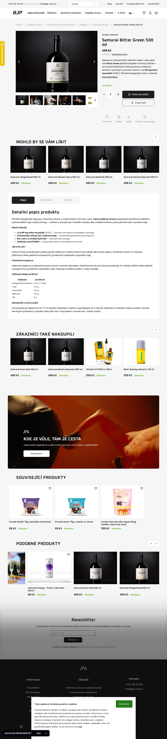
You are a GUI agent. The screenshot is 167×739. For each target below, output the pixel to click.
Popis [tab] (23, 200)
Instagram (21, 726)
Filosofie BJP (153, 4)
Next (157, 543)
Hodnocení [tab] (46, 200)
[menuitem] (37, 12)
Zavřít (148, 126)
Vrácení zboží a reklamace (83, 692)
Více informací (109, 77)
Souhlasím (124, 704)
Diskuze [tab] (69, 200)
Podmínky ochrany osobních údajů (83, 687)
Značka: (110, 34)
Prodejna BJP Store (135, 4)
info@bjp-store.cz (134, 689)
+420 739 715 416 (134, 684)
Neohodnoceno (119, 54)
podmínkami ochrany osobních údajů (97, 647)
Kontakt (119, 4)
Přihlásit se (73, 639)
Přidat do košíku (140, 94)
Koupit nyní (140, 102)
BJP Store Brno (33, 692)
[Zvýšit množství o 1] (118, 94)
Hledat (94, 4)
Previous (151, 543)
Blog (110, 4)
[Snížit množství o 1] (104, 94)
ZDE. (80, 726)
